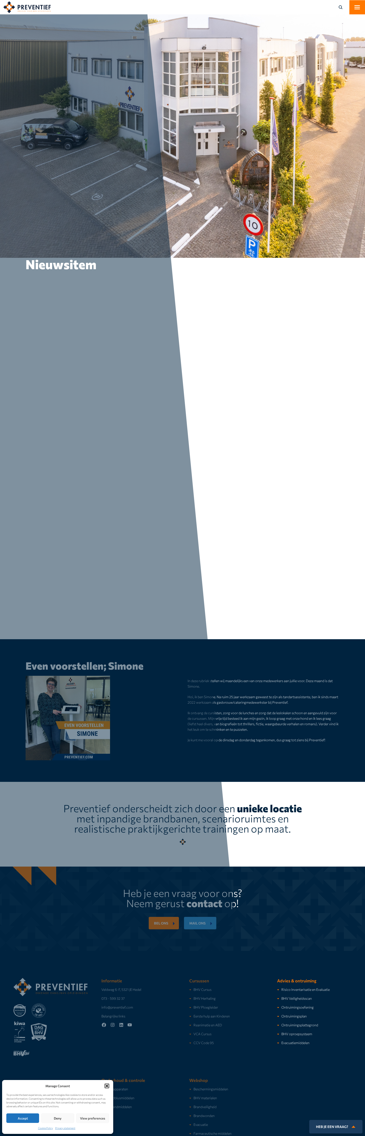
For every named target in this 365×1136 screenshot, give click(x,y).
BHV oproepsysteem (296, 1034)
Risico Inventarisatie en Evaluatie (305, 989)
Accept (23, 1118)
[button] (107, 1086)
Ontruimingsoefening (297, 1007)
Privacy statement (65, 1127)
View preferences (92, 1118)
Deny (57, 1118)
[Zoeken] (343, 7)
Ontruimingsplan (294, 1016)
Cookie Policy (45, 1127)
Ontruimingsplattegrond (299, 1025)
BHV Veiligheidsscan (296, 998)
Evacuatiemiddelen (295, 1043)
